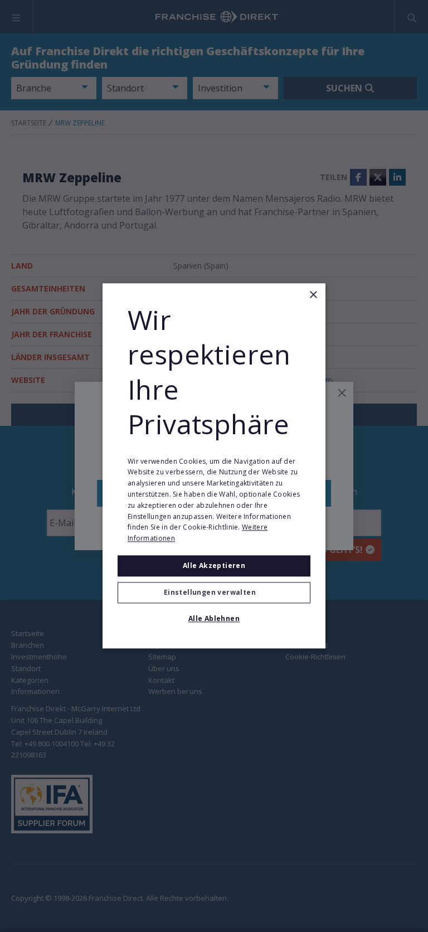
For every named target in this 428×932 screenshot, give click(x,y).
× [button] (313, 295)
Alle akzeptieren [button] (214, 565)
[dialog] (214, 465)
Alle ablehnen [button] (214, 619)
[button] (214, 593)
